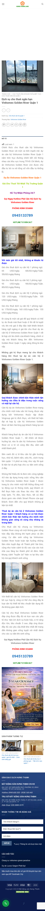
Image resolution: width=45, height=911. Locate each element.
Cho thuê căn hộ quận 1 (11, 96)
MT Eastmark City (16, 874)
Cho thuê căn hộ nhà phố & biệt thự (26, 94)
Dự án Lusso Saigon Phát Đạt (14, 866)
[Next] (43, 754)
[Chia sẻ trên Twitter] (12, 125)
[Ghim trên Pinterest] (20, 125)
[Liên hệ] (5, 903)
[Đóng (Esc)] (2, 897)
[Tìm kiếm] (42, 4)
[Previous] (1, 754)
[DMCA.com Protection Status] (22, 892)
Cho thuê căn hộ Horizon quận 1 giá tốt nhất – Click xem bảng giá (11, 757)
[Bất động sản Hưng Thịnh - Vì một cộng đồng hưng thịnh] (22, 4)
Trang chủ (6, 94)
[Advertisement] (22, 32)
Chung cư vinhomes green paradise (16, 860)
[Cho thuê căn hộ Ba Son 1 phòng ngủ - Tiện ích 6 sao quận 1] (33, 747)
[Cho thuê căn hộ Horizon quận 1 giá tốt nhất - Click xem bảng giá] (11, 745)
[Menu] (3, 4)
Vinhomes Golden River (18, 119)
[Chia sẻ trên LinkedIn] (25, 125)
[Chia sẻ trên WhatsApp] (4, 125)
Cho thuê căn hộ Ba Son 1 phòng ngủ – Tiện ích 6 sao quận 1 (33, 761)
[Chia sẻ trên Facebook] (8, 125)
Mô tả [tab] (4, 138)
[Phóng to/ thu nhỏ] (9, 897)
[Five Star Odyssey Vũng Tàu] (22, 698)
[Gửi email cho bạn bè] (16, 125)
